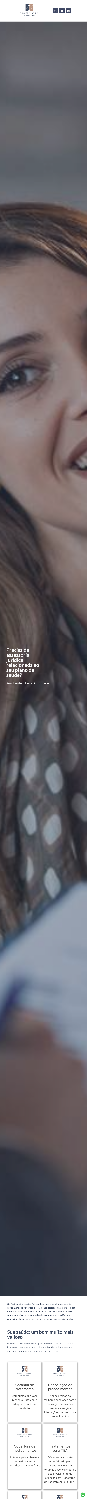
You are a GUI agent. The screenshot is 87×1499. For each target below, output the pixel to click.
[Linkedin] (68, 10)
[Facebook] (62, 10)
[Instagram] (55, 10)
